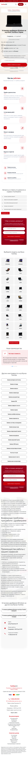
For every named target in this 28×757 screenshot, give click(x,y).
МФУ (14, 727)
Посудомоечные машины (14, 724)
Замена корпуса (14, 388)
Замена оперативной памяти (14, 431)
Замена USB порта (14, 444)
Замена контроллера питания (14, 448)
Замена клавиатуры (14, 392)
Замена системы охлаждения (14, 422)
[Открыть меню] (25, 4)
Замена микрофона (14, 435)
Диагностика (14, 741)
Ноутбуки (14, 721)
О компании (14, 735)
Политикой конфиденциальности (17, 71)
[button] (11, 366)
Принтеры (14, 728)
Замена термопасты (14, 418)
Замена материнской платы (14, 380)
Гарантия (14, 738)
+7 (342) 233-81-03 (12, 634)
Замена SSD (14, 401)
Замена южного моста (14, 457)
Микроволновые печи (14, 725)
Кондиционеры (14, 729)
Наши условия (14, 689)
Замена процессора (14, 427)
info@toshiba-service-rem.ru (15, 701)
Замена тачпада (14, 384)
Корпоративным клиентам (14, 743)
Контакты (14, 742)
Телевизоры (14, 720)
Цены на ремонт (14, 739)
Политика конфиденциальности (14, 688)
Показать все (5, 213)
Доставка (14, 736)
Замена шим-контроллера (14, 461)
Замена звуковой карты (14, 440)
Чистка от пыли (14, 452)
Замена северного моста (14, 405)
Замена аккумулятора (14, 397)
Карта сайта (14, 712)
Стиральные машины (14, 722)
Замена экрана (14, 410)
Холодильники (14, 718)
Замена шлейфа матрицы (14, 414)
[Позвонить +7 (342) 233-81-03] (16, 4)
